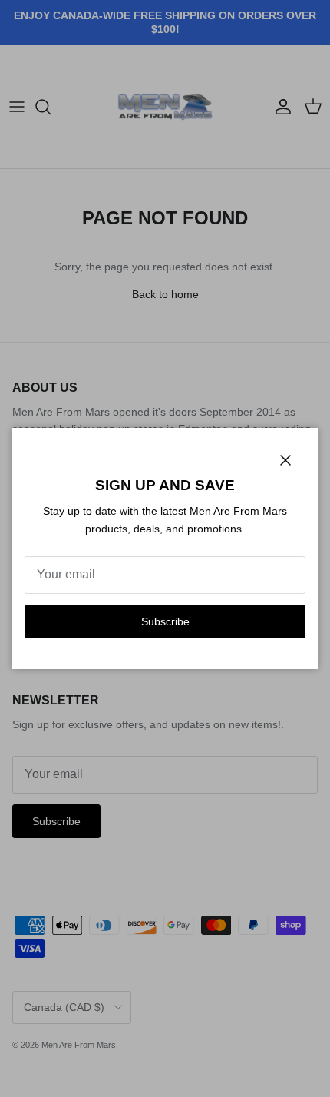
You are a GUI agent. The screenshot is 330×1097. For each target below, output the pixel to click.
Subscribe (165, 621)
